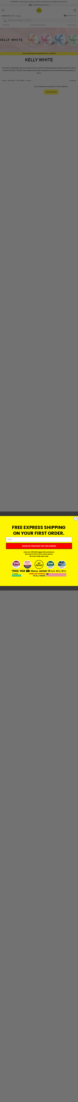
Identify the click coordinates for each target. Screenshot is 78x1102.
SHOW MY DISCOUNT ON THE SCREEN (39, 546)
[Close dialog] (75, 518)
